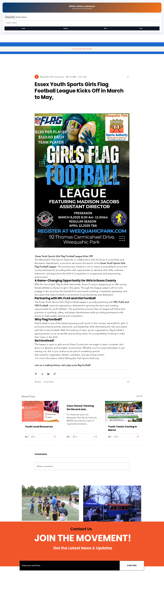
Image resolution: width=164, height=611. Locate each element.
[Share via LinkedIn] (48, 374)
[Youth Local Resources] (40, 411)
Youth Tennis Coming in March (122, 428)
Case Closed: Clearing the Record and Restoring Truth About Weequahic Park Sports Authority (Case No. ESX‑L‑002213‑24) (81, 407)
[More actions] (127, 76)
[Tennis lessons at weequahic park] (123, 411)
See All (139, 396)
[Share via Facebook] (36, 374)
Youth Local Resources (39, 426)
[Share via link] (54, 374)
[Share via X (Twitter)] (42, 374)
